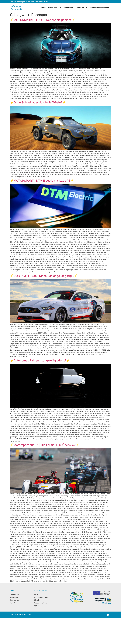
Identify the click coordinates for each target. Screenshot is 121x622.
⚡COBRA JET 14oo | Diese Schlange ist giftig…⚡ (44, 276)
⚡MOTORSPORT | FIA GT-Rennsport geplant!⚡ (43, 20)
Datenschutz (14, 600)
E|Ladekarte (68, 8)
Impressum (14, 597)
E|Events (37, 594)
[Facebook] (108, 614)
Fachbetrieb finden (41, 597)
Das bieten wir (81, 8)
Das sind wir (14, 594)
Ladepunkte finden (41, 603)
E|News (37, 606)
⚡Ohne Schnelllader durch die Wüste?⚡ (38, 102)
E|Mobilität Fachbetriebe (99, 8)
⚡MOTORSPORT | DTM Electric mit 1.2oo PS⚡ (42, 180)
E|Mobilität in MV (54, 8)
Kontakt (13, 603)
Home (43, 8)
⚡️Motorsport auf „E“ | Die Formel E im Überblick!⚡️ (45, 445)
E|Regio (37, 600)
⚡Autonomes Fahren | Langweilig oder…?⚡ (40, 360)
